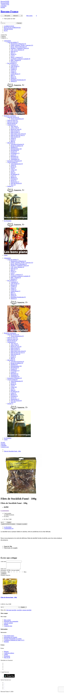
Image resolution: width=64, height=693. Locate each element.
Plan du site (7, 657)
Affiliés (6, 654)
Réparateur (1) (14, 156)
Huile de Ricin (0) (15, 136)
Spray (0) (13, 185)
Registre (3, 7)
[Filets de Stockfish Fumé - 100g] (21, 494)
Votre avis (3, 568)
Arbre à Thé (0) (15, 127)
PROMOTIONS (8, 29)
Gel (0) (12, 171)
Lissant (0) (13, 154)
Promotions (7, 656)
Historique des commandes (11, 621)
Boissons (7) (14, 61)
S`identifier (3, 6)
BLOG (6, 30)
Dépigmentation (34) (16, 148)
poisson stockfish (26, 610)
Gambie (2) (14, 69)
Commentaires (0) (8, 528)
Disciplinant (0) (15, 150)
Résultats (6, 641)
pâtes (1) (13, 52)
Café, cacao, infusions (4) (17, 49)
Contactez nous (5, 447)
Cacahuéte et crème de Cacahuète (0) (20, 58)
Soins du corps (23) (12, 120)
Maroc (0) (13, 76)
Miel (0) (13, 141)
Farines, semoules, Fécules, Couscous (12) (22, 45)
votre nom (3, 561)
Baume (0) (13, 166)
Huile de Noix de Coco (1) (18, 135)
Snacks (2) (13, 54)
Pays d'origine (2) (12, 63)
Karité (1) (13, 139)
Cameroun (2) (14, 64)
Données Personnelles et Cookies (13, 638)
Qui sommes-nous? (9, 635)
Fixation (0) (14, 151)
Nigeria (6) (13, 78)
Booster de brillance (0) (17, 145)
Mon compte (7, 620)
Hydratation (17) (15, 153)
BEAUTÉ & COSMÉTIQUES (12, 27)
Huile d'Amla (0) (15, 130)
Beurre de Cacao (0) (16, 129)
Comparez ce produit (22, 524)
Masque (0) (14, 177)
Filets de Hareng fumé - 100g (9, 597)
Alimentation (7, 40)
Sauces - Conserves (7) (17, 57)
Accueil (3, 442)
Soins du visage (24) (12, 121)
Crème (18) (14, 169)
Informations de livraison (10, 637)
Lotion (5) (13, 176)
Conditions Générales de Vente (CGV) (14, 640)
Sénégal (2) (14, 81)
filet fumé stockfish (11, 610)
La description (8, 527)
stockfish (19, 610)
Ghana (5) (13, 70)
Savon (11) (13, 180)
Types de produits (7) (12, 42)
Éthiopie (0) (14, 67)
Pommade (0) (14, 179)
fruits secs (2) (14, 51)
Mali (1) (13, 75)
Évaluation (3, 572)
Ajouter (9, 522)
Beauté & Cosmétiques (10, 115)
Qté (2, 522)
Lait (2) (13, 55)
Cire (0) (13, 168)
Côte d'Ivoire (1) (15, 66)
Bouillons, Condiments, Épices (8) (20, 48)
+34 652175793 (5, 4)
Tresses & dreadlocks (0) (17, 118)
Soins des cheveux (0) (13, 117)
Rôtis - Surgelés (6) (16, 60)
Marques (6, 651)
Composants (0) (11, 124)
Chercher (19, 23)
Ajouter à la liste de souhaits (8, 524)
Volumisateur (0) (15, 159)
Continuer (3, 573)
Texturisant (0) (14, 157)
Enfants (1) (10, 186)
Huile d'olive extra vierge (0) (18, 133)
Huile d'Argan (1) (15, 132)
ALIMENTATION (9, 26)
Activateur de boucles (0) (17, 144)
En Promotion (7, 220)
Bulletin (6, 624)
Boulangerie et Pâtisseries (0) (18, 43)
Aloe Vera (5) (14, 126)
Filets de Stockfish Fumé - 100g (12, 451)
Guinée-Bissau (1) (15, 73)
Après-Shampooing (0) (17, 163)
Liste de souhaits (8, 623)
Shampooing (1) (15, 182)
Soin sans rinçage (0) (16, 183)
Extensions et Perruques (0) (14, 160)
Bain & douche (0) (12, 123)
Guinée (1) (13, 72)
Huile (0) (13, 173)
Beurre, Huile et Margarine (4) (19, 46)
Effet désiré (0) (11, 142)
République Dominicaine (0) (18, 79)
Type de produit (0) (12, 162)
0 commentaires (5, 510)
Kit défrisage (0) (15, 174)
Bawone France (9, 11)
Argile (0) (13, 165)
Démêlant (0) (14, 147)
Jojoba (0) (13, 138)
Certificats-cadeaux (9, 653)
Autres (6, 255)
